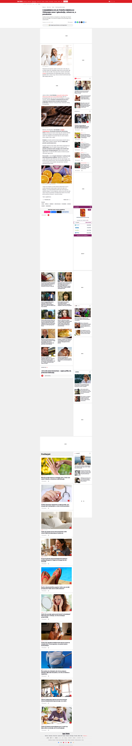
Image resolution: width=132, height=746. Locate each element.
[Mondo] (52, 738)
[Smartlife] (70, 738)
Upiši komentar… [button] (48, 375)
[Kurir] (48, 738)
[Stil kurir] (62, 738)
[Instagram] (66, 743)
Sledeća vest (66, 199)
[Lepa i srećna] (20, 1)
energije (44, 73)
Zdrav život (49, 7)
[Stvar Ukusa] (83, 738)
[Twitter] (61, 743)
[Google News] (71, 743)
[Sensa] (74, 738)
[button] (70, 22)
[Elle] (60, 738)
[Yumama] (79, 738)
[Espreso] (56, 738)
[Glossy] (65, 738)
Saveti (53, 7)
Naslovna (44, 7)
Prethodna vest (47, 199)
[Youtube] (68, 743)
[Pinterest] (63, 743)
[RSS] (73, 743)
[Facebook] (59, 743)
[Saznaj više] (90, 78)
